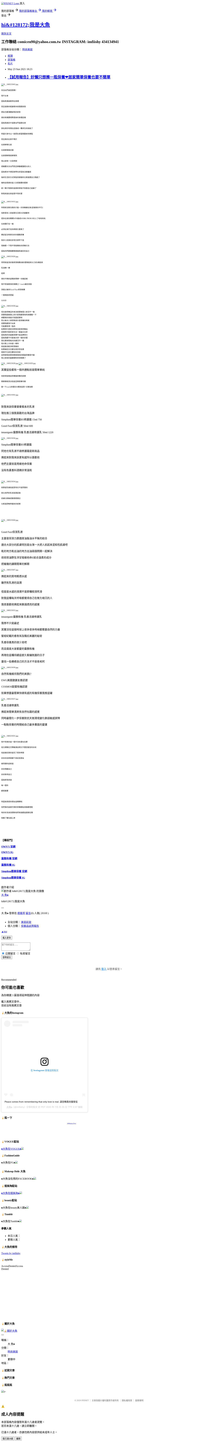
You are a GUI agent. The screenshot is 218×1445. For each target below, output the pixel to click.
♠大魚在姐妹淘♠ (10, 1193)
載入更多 (7, 938)
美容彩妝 (26, 922)
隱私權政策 (127, 1400)
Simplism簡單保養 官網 (14, 871)
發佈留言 (7, 957)
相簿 (10, 56)
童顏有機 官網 (9, 858)
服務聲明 (139, 1400)
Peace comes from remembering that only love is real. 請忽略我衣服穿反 (41, 1101)
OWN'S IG (7, 852)
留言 (28, 913)
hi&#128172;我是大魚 (25, 25)
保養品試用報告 (30, 926)
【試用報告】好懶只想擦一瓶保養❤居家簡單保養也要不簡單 (59, 77)
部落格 (11, 59)
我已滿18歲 (8, 1438)
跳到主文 (6, 33)
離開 (18, 1438)
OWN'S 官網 (8, 846)
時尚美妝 (27, 49)
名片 (10, 63)
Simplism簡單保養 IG (13, 877)
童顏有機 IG (8, 865)
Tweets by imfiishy (10, 1253)
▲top (4, 931)
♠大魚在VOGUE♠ (11, 1148)
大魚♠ (9, 1107)
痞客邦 (21, 913)
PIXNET (85, 1400)
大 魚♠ (4, 895)
